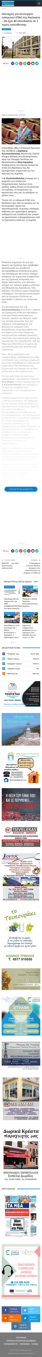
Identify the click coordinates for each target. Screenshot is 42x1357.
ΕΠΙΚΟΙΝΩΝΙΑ (24, 1344)
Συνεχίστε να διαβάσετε (21, 489)
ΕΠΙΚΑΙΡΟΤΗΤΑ (6, 29)
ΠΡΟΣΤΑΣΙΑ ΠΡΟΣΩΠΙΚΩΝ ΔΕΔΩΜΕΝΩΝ (21, 1341)
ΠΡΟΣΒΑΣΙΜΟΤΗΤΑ (11, 1344)
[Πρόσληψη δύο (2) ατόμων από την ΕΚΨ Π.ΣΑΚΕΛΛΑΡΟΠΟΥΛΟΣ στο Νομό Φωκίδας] (12, 591)
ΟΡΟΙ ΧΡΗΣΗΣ (21, 1338)
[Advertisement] (21, 88)
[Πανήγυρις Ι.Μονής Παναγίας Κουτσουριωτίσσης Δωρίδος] (30, 591)
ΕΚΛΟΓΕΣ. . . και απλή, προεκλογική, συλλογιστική (10, 565)
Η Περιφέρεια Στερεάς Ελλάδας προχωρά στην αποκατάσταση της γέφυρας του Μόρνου (32, 568)
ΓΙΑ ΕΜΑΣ (34, 1344)
